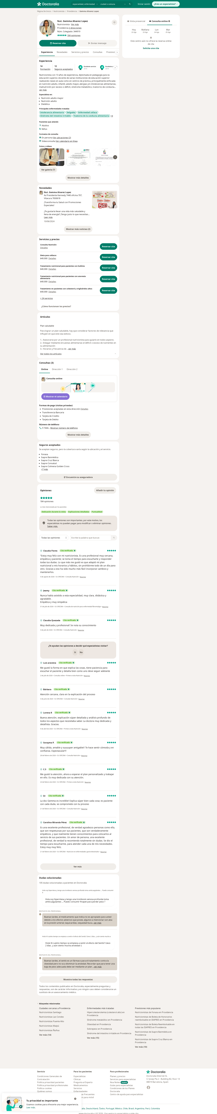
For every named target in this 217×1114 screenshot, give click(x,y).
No (81, 652)
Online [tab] (44, 369)
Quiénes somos (44, 1091)
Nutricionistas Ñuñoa (49, 1030)
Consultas (97, 52)
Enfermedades (81, 1091)
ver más (43, 90)
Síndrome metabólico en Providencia (104, 1019)
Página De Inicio (44, 11)
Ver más (86, 867)
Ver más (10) (141, 1046)
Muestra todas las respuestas (78, 979)
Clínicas (77, 1079)
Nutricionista (58, 11)
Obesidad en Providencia (99, 1024)
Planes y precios (117, 1076)
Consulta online (158, 22)
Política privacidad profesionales (52, 1085)
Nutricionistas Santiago (50, 1012)
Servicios (78, 1088)
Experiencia (47, 52)
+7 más (44, 469)
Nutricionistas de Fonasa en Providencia (154, 1012)
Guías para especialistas (121, 1085)
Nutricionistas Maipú (49, 1025)
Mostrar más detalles (79, 178)
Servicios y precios (80, 52)
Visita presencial (136, 22)
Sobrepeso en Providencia (99, 1028)
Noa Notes (118, 1082)
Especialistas (80, 1076)
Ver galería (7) (48, 169)
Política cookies (44, 1088)
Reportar (83, 577)
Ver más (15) (93, 1037)
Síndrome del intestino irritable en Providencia (109, 1033)
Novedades (62, 52)
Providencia (72, 11)
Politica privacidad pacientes (50, 1082)
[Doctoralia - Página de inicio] (53, 3)
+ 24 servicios (46, 298)
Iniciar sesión (144, 4)
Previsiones (111, 52)
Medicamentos (81, 1085)
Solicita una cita (151, 48)
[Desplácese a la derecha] (117, 52)
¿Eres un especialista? (165, 4)
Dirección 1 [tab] (57, 369)
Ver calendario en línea (66, 141)
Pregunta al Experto (83, 1082)
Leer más (30, 1107)
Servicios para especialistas (123, 1079)
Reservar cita (108, 246)
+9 (112, 116)
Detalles (44, 247)
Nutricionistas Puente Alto (51, 1021)
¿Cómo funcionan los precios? (56, 306)
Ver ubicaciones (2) (62, 137)
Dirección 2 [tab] (72, 369)
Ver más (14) (45, 1034)
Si (75, 652)
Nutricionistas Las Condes (51, 1016)
